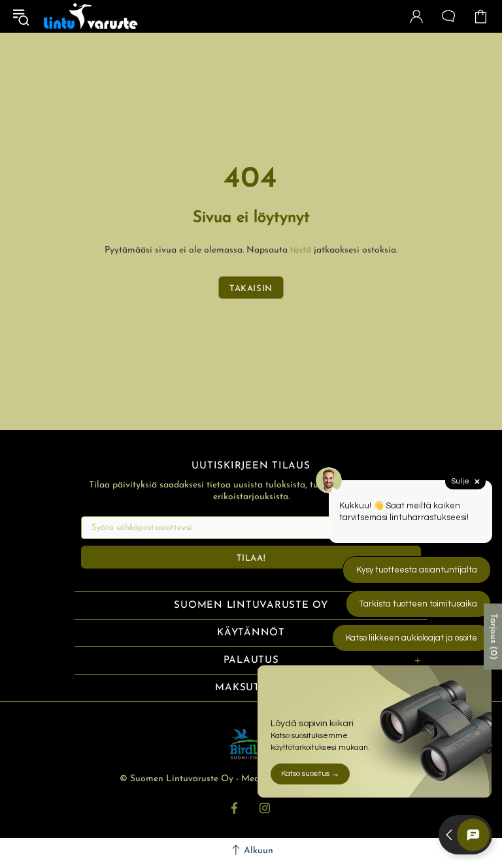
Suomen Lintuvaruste (91, 16)
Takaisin (251, 289)
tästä (300, 250)
